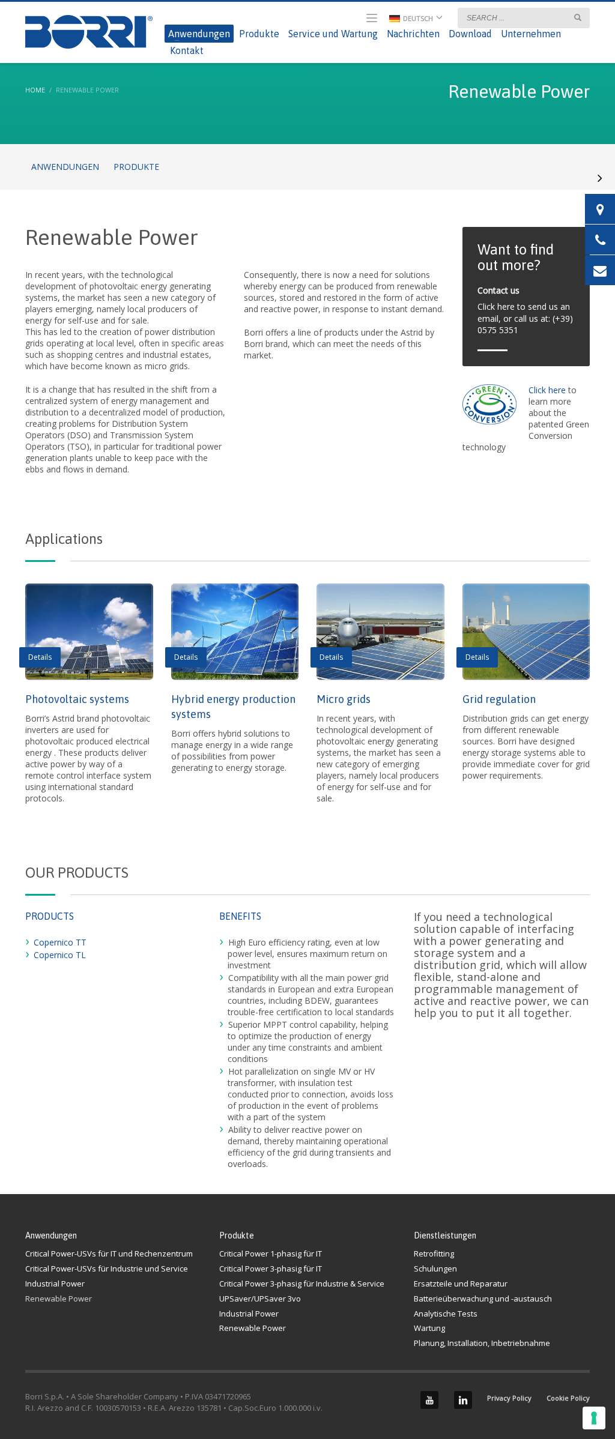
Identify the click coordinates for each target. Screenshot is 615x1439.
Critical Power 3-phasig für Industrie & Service (301, 1283)
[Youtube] (429, 1400)
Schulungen (435, 1268)
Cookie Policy (568, 1397)
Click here (548, 390)
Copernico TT (60, 942)
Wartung (429, 1328)
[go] (578, 17)
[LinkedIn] (463, 1400)
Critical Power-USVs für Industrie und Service (106, 1268)
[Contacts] (600, 209)
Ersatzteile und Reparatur (460, 1283)
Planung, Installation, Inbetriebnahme (482, 1343)
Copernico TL (60, 955)
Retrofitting (434, 1253)
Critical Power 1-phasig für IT (270, 1253)
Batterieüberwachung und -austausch (483, 1298)
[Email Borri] (600, 270)
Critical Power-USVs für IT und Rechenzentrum (109, 1253)
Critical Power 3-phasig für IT (270, 1268)
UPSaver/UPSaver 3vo (260, 1298)
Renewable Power (58, 1298)
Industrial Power (55, 1283)
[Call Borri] (600, 240)
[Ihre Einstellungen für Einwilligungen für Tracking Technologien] (594, 1418)
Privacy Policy (509, 1397)
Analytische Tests (445, 1313)
